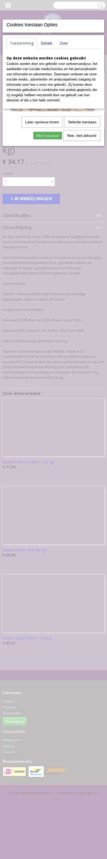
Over (64, 43)
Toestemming (22, 43)
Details (46, 43)
